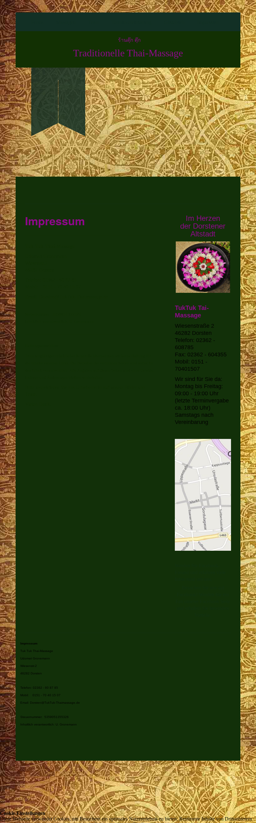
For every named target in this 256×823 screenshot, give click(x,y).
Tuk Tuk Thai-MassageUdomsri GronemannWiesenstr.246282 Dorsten (36, 658)
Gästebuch (174, 22)
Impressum (208, 22)
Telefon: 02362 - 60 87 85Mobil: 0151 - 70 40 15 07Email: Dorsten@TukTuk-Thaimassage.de (50, 695)
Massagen (66, 22)
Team (93, 22)
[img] (58, 91)
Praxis (37, 22)
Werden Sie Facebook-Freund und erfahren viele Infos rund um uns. (200, 572)
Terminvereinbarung (131, 22)
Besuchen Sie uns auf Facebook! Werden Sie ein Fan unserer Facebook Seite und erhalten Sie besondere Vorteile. (202, 601)
